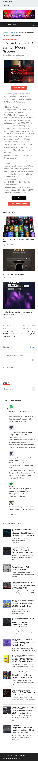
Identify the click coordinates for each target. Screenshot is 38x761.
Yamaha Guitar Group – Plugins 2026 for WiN (20, 434)
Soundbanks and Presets (11, 39)
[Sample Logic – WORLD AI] (19, 261)
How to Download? (14, 758)
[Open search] (32, 24)
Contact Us (20, 411)
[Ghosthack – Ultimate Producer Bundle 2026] (19, 227)
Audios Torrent (20, 755)
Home (5, 32)
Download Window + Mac (19, 203)
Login (33, 347)
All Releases (12, 32)
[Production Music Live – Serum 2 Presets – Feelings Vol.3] (19, 296)
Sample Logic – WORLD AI (13, 274)
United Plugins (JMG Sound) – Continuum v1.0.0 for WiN (20, 491)
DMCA (5, 758)
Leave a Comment (18, 55)
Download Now (19, 87)
